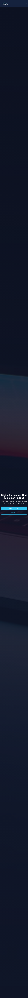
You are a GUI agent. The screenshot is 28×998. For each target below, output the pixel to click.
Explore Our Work (14, 508)
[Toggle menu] (26, 3)
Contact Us (14, 512)
